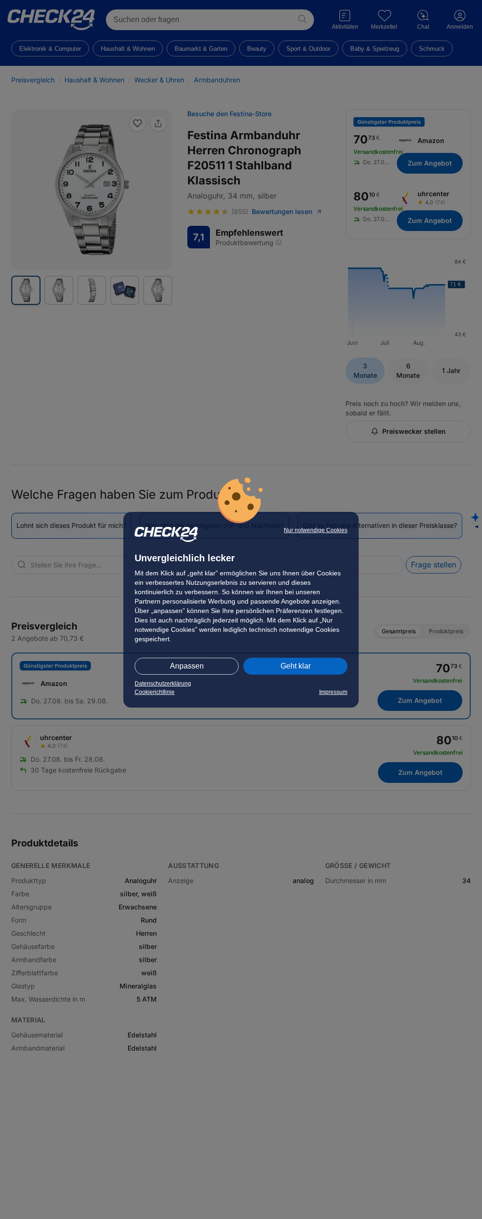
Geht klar (296, 666)
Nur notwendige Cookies (315, 530)
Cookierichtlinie (155, 692)
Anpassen (187, 666)
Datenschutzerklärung (163, 683)
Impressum (333, 692)
